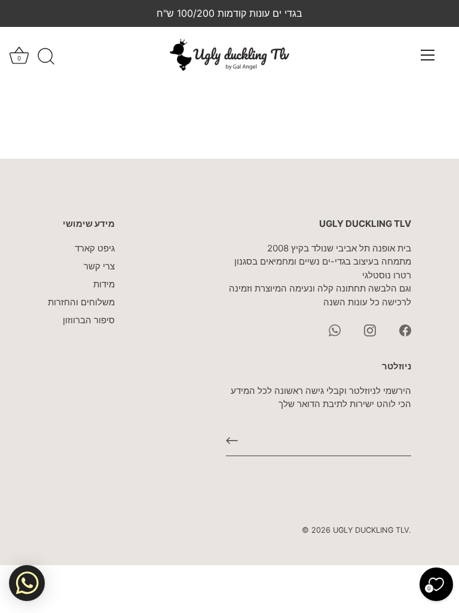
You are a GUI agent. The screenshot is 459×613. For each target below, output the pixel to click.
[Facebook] (405, 329)
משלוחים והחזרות (81, 302)
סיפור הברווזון (89, 320)
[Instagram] (370, 329)
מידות (104, 284)
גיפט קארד (95, 248)
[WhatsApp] (335, 329)
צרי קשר (99, 266)
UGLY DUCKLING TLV (371, 530)
